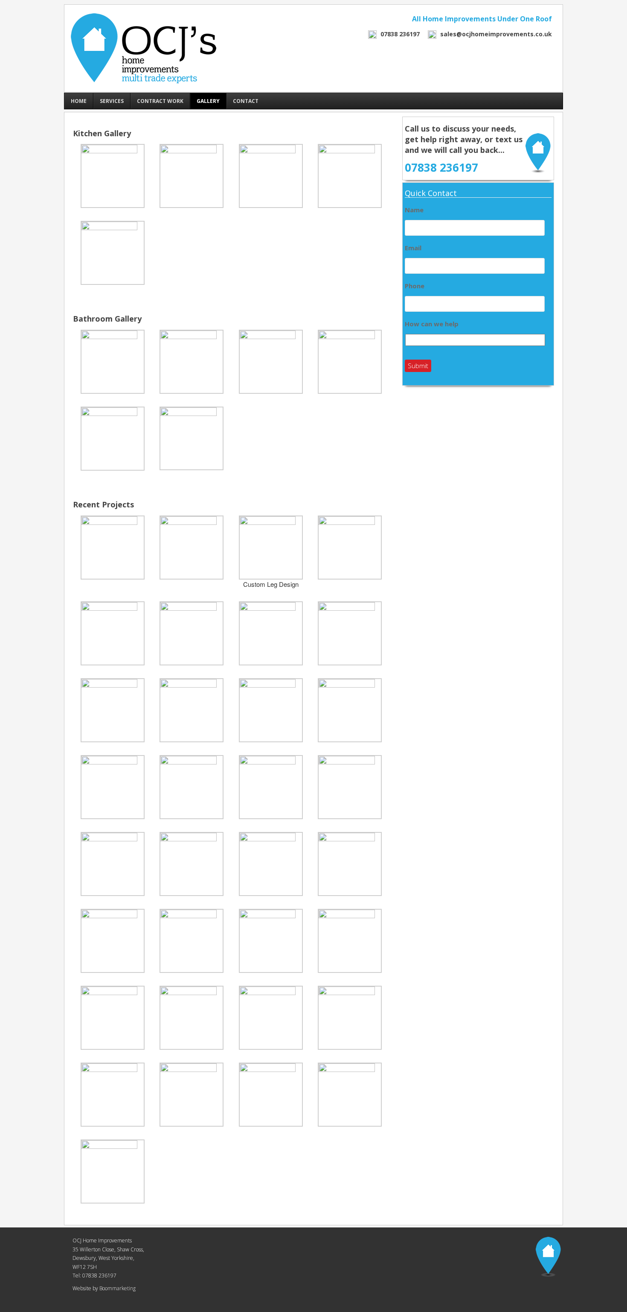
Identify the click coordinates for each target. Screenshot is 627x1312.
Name (414, 210)
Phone (414, 286)
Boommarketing (117, 1288)
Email (413, 248)
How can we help (432, 324)
